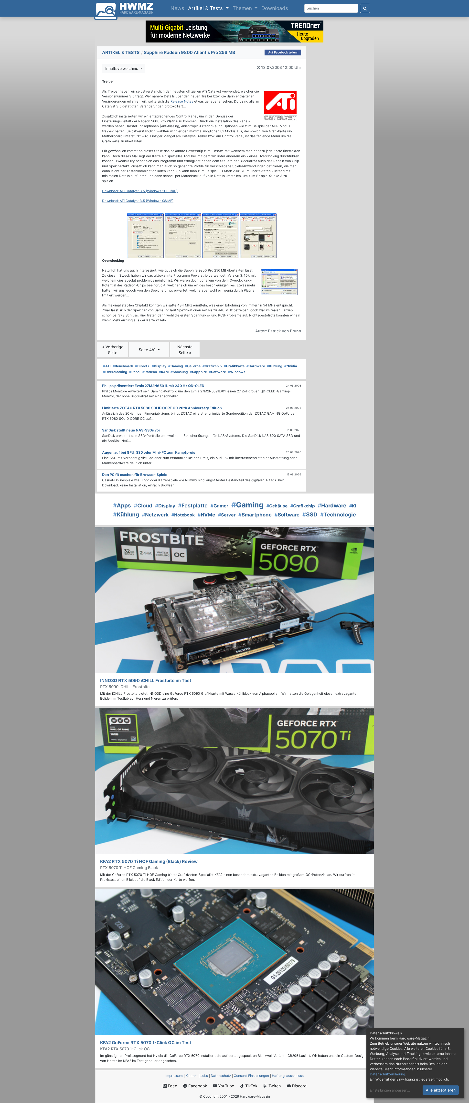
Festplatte (193, 505)
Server (226, 514)
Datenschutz (221, 1076)
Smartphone (255, 515)
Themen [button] (243, 8)
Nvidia (290, 366)
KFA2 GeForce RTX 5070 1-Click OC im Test (145, 1042)
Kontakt (192, 1076)
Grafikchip (212, 366)
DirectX (142, 366)
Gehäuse (277, 505)
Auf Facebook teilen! (283, 52)
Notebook (183, 514)
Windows (236, 372)
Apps (122, 505)
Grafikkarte (234, 366)
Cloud (143, 506)
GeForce (193, 366)
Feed (172, 1085)
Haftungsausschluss (288, 1076)
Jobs (204, 1076)
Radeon (149, 372)
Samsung (179, 372)
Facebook (197, 1085)
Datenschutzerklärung (387, 1074)
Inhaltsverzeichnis (122, 68)
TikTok (250, 1085)
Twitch (274, 1085)
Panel (134, 372)
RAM (164, 372)
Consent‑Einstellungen (251, 1076)
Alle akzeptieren (441, 1090)
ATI (107, 366)
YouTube (225, 1085)
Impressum (174, 1076)
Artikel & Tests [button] (206, 8)
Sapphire (198, 372)
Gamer (219, 506)
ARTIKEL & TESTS (121, 52)
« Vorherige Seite (112, 349)
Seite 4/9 (148, 349)
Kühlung (274, 366)
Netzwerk (155, 515)
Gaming (175, 366)
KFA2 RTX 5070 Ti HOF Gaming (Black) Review (149, 861)
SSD (309, 514)
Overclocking (115, 372)
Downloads (274, 8)
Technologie (338, 514)
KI (352, 505)
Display (159, 366)
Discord (299, 1085)
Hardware (255, 366)
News (178, 8)
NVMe (206, 515)
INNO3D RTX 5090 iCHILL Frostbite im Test (145, 680)
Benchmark (123, 366)
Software (217, 372)
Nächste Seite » (184, 349)
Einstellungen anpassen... (390, 1090)
